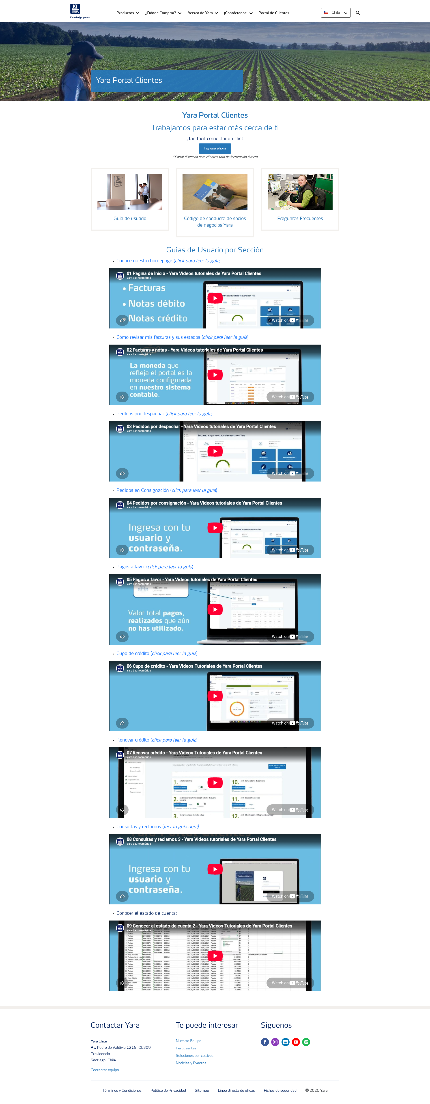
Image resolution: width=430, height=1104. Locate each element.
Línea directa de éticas (236, 1091)
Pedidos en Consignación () (166, 490)
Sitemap (202, 1091)
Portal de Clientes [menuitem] (273, 13)
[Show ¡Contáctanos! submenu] (251, 12)
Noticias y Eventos (191, 1063)
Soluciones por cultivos (194, 1056)
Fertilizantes (186, 1048)
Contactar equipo (105, 1070)
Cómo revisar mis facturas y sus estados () (182, 337)
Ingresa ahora (215, 148)
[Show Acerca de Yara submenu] (216, 12)
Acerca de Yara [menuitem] (200, 13)
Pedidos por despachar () (164, 414)
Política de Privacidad (168, 1091)
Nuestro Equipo (188, 1041)
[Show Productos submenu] (137, 12)
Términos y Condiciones (122, 1091)
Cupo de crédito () (157, 654)
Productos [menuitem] (125, 13)
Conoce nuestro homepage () (168, 261)
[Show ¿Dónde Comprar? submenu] (180, 12)
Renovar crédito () (157, 740)
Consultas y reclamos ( (157, 827)
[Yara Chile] (80, 11)
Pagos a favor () (154, 567)
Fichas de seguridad (280, 1091)
